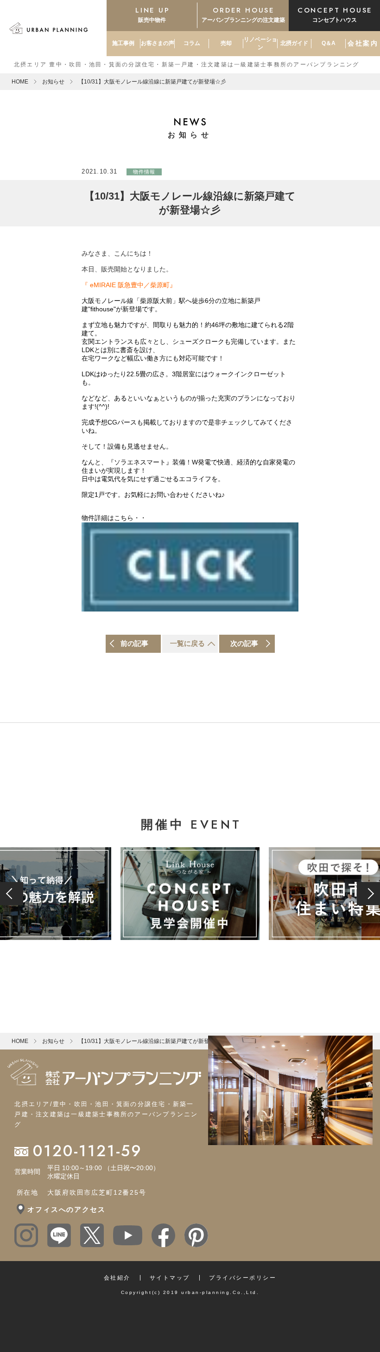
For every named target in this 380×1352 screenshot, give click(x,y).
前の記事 (134, 643)
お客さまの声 (157, 43)
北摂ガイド (294, 43)
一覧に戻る (187, 643)
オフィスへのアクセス (66, 1209)
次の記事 (244, 643)
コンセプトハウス (335, 14)
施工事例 (123, 43)
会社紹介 (117, 1278)
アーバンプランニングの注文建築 (243, 14)
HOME (20, 81)
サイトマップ (170, 1278)
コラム (192, 43)
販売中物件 (152, 14)
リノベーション (260, 43)
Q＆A (329, 43)
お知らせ (53, 81)
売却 (226, 43)
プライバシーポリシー (242, 1278)
